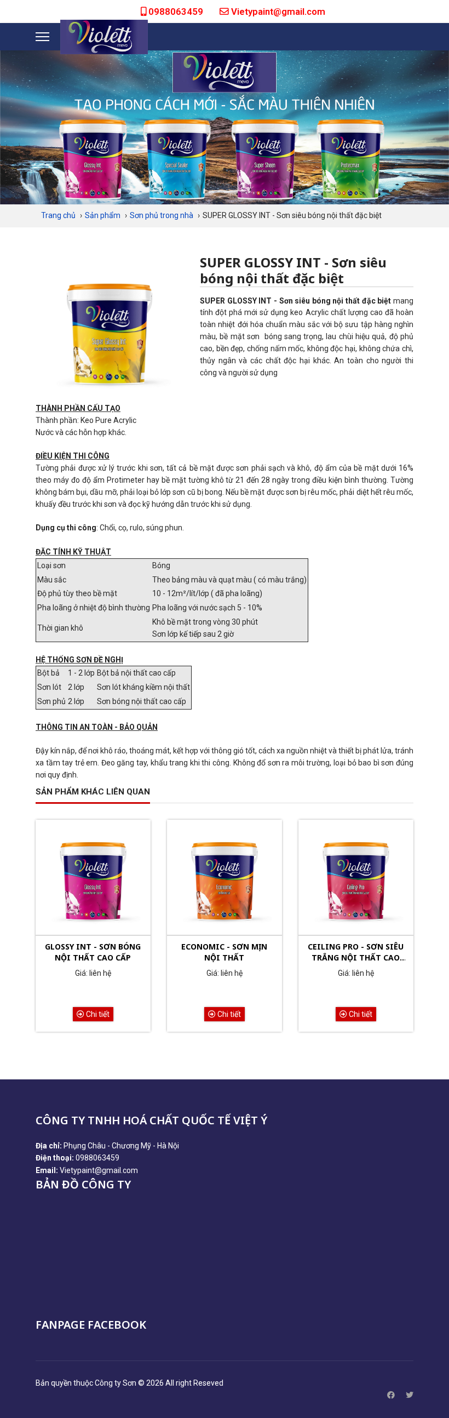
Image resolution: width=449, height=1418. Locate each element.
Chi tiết (97, 1014)
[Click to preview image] (109, 329)
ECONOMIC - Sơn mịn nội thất (224, 952)
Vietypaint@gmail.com (278, 11)
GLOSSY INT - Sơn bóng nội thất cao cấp (93, 952)
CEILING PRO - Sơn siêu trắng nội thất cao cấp (356, 952)
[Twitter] (409, 1395)
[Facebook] (391, 1395)
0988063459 (175, 11)
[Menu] (42, 36)
